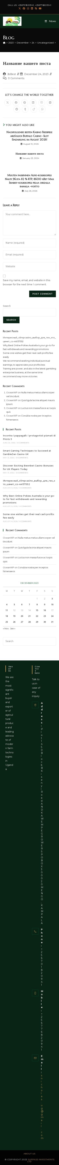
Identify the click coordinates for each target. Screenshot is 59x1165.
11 (7, 610)
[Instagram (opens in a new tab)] (28, 8)
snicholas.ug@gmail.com (42, 1107)
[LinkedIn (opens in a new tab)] (32, 8)
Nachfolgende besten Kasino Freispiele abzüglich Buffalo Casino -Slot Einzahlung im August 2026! (29, 135)
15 (37, 610)
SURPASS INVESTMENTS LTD (40, 1160)
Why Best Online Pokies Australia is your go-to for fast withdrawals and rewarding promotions (29, 499)
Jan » (12, 628)
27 (22, 621)
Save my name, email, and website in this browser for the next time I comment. (26, 282)
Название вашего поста (30, 153)
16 (45, 610)
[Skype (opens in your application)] (36, 8)
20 (22, 616)
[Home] (4, 42)
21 (29, 616)
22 (37, 616)
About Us (29, 1153)
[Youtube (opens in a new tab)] (39, 8)
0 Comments (16, 78)
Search (7, 306)
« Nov (6, 628)
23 (45, 616)
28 (29, 621)
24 (52, 616)
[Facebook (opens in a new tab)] (24, 8)
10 (52, 604)
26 (14, 621)
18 (7, 616)
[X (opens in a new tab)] (20, 8)
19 (14, 616)
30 (45, 621)
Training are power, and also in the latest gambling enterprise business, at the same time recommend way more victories (29, 372)
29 (37, 621)
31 (52, 621)
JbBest (11, 74)
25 (7, 621)
